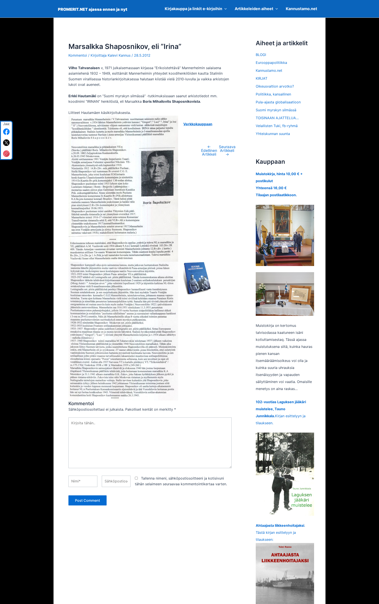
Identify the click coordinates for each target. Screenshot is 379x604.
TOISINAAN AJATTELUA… (277, 118)
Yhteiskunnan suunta (273, 133)
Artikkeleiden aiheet (254, 8)
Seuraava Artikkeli (227, 150)
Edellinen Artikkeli (209, 150)
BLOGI (261, 54)
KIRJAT (261, 78)
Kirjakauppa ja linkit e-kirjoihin (193, 8)
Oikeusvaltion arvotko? (275, 86)
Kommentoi (77, 55)
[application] (224, 9)
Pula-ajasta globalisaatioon (278, 102)
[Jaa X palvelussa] (6, 142)
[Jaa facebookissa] (6, 131)
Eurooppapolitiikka (271, 62)
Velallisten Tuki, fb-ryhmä (277, 126)
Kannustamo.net (301, 8)
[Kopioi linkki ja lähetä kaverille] (6, 153)
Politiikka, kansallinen (273, 94)
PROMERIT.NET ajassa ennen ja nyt (92, 9)
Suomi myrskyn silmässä (276, 110)
